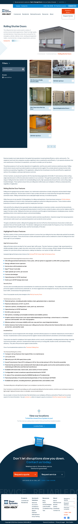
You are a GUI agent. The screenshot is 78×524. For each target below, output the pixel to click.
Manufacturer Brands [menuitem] (57, 503)
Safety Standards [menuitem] (56, 507)
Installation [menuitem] (35, 506)
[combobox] (72, 6)
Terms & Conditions (48, 522)
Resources (46, 498)
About (55, 498)
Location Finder (38, 426)
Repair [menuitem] (34, 510)
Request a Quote (68, 11)
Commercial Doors (51, 54)
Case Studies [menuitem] (46, 506)
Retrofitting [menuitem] (35, 508)
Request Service (68, 16)
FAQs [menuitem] (44, 502)
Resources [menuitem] (45, 14)
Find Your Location (66, 508)
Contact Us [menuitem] (24, 6)
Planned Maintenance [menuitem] (35, 513)
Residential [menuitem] (25, 14)
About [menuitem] (51, 14)
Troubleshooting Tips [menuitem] (47, 509)
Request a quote (22, 474)
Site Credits (69, 522)
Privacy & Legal (60, 522)
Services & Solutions (35, 499)
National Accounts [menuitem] (35, 14)
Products (24, 498)
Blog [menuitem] (44, 500)
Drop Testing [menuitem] (36, 516)
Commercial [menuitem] (17, 14)
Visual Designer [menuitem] (47, 504)
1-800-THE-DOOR (48, 6)
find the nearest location (59, 397)
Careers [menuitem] (18, 6)
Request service (49, 474)
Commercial (41, 54)
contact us (28, 397)
